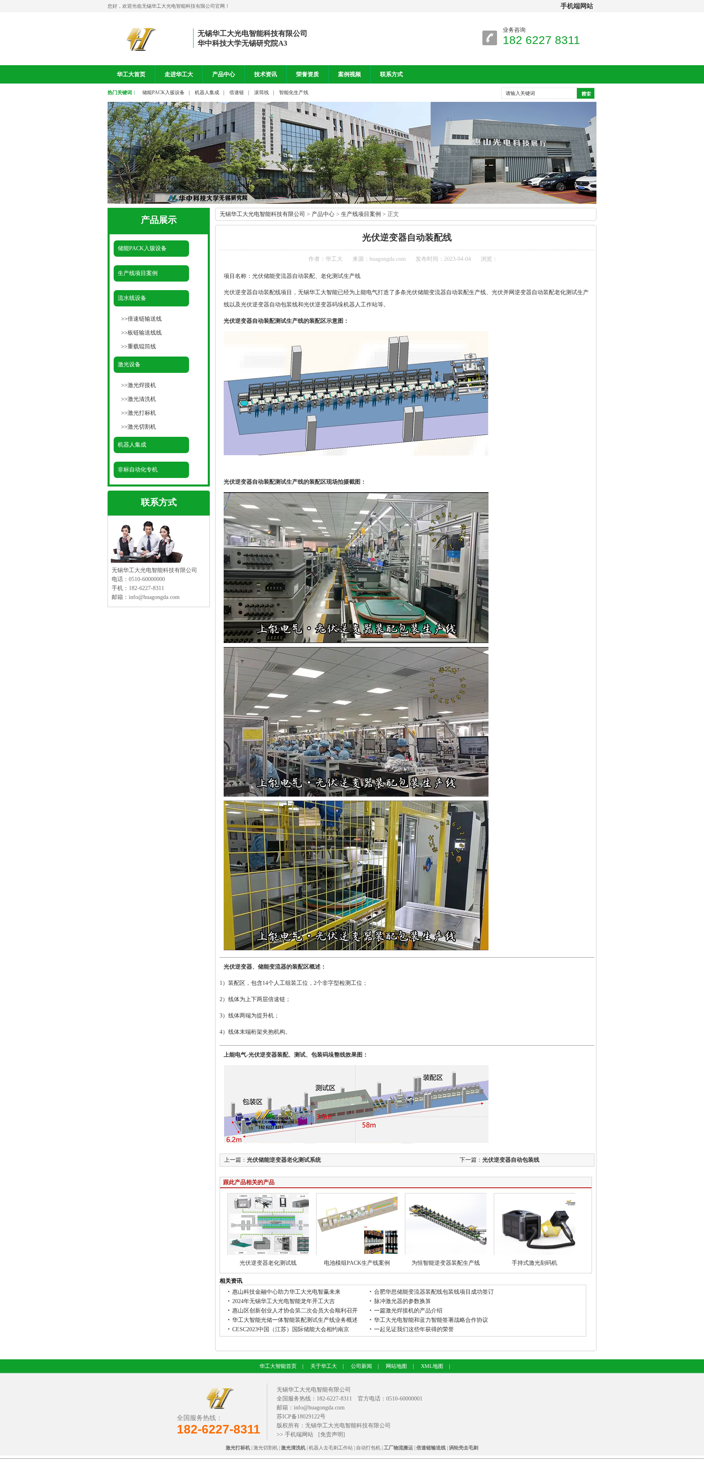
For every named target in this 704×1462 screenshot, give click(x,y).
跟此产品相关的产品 (249, 1182)
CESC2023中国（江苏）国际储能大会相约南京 (290, 1329)
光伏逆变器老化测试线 (268, 1263)
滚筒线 (261, 92)
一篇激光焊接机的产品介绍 (408, 1311)
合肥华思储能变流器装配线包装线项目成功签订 (434, 1292)
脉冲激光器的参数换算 (402, 1301)
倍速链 (236, 92)
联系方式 (391, 74)
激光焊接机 (142, 385)
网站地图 (396, 1366)
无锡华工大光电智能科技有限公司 (262, 214)
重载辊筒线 (142, 346)
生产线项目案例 (138, 273)
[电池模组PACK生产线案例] (361, 1254)
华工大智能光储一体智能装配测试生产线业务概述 (295, 1320)
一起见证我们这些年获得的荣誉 (414, 1329)
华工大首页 (131, 74)
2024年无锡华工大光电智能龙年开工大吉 (283, 1301)
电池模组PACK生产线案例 (357, 1263)
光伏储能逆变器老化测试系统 (284, 1160)
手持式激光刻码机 (534, 1263)
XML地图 (432, 1366)
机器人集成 (207, 92)
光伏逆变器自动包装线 (510, 1160)
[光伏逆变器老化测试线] (272, 1254)
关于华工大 (323, 1366)
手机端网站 (299, 1434)
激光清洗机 (142, 399)
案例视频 (349, 74)
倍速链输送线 (145, 319)
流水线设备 (132, 298)
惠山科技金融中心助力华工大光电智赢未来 (286, 1292)
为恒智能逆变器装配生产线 (445, 1263)
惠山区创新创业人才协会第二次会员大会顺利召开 (295, 1311)
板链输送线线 (145, 333)
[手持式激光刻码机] (538, 1254)
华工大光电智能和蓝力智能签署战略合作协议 (431, 1320)
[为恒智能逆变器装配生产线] (450, 1254)
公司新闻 (361, 1366)
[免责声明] (331, 1434)
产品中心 (223, 74)
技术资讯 (265, 74)
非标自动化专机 (138, 470)
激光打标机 (142, 413)
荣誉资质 (307, 74)
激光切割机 (142, 427)
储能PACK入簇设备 (163, 92)
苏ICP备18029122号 (301, 1417)
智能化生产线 (293, 92)
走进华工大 (179, 74)
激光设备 (129, 364)
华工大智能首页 (278, 1366)
